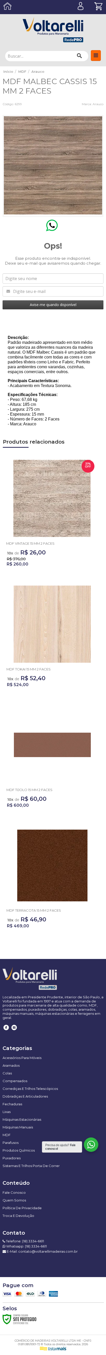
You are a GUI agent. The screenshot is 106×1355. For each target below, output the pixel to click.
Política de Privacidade (22, 1208)
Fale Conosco (14, 1192)
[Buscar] (79, 56)
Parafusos (11, 1143)
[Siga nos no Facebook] (6, 1031)
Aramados (11, 1065)
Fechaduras (12, 1104)
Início (8, 71)
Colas (7, 1073)
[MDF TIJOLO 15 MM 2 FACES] (52, 759)
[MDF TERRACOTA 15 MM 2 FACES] (52, 879)
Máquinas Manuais (18, 1127)
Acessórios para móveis (22, 1058)
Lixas (7, 1112)
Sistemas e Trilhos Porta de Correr (31, 1166)
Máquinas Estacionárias (22, 1119)
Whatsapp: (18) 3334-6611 (26, 1246)
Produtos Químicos (19, 1150)
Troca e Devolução (18, 1216)
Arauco (37, 71)
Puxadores (12, 1158)
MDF (22, 71)
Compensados (15, 1081)
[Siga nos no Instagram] (14, 1031)
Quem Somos (14, 1200)
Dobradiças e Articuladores (25, 1096)
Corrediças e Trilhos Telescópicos (30, 1089)
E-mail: (42, 1251)
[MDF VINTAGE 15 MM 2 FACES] (52, 515)
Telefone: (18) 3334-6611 (24, 1241)
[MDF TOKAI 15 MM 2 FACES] (52, 638)
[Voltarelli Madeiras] (53, 29)
